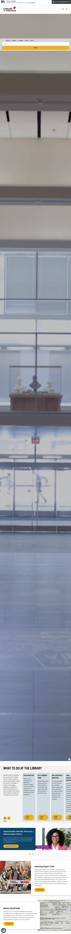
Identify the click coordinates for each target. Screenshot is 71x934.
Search (35, 47)
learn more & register (11, 846)
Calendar (20, 40)
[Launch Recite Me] (3, 930)
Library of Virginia (11, 1)
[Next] (9, 818)
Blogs (31, 40)
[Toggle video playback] (69, 759)
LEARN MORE (41, 817)
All (3, 40)
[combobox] (35, 44)
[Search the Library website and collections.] (63, 8)
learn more (27, 817)
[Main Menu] (66, 9)
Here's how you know (31, 2)
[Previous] (5, 818)
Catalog (8, 40)
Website (14, 40)
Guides (26, 40)
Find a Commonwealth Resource (62, 1)
